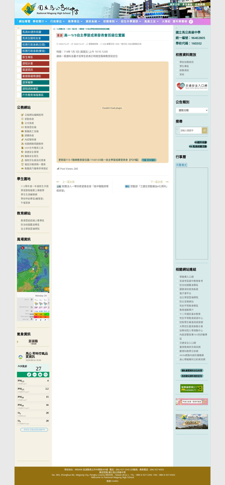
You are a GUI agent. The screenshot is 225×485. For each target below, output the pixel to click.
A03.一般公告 (121, 44)
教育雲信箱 (30, 127)
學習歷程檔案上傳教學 (32, 190)
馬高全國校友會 (31, 38)
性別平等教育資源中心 (191, 318)
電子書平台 (185, 293)
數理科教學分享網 (189, 351)
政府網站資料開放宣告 (192, 376)
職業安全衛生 (31, 156)
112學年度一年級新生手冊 (35, 186)
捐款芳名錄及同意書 (35, 160)
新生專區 (27, 57)
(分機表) (134, 469)
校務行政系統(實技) (33, 51)
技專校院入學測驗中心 (191, 330)
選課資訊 (27, 69)
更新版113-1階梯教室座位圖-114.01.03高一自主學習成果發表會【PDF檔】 (99, 160)
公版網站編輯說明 (33, 114)
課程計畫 (27, 63)
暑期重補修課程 (31, 76)
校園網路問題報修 (33, 143)
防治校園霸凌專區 (30, 224)
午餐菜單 (25, 202)
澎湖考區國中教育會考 (191, 280)
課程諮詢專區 (30, 88)
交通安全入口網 (188, 342)
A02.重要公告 (108, 44)
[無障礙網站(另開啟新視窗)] (191, 388)
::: (17, 20)
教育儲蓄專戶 (187, 309)
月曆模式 (181, 165)
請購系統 (29, 135)
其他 (182, 74)
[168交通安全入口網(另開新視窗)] (192, 88)
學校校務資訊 (187, 61)
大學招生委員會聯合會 (191, 326)
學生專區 (184, 66)
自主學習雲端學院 (30, 228)
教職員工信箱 (31, 131)
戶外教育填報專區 (32, 95)
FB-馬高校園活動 (198, 146)
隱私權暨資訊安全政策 (192, 370)
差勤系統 (29, 118)
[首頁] (54, 29)
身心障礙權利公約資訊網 (192, 359)
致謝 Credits (112, 481)
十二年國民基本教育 (190, 313)
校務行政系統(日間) (33, 44)
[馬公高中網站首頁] (49, 9)
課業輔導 (27, 82)
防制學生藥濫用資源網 (191, 322)
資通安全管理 (31, 151)
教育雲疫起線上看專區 (32, 220)
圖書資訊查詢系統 (189, 289)
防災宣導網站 (187, 301)
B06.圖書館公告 (134, 44)
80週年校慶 (201, 142)
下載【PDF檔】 (149, 160)
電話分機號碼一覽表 (35, 164)
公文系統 (29, 123)
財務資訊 (184, 70)
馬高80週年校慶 (31, 32)
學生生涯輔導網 (29, 194)
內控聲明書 (30, 139)
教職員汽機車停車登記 (36, 168)
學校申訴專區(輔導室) (32, 198)
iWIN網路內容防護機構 (192, 355)
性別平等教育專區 (189, 305)
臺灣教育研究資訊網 (190, 346)
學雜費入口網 (187, 276)
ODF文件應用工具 (33, 147)
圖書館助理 (93, 44)
